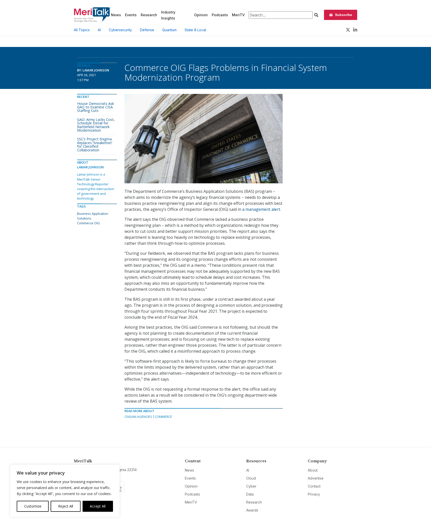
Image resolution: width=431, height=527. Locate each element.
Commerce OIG (88, 223)
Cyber (251, 486)
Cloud (251, 478)
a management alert (261, 209)
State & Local (195, 30)
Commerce (163, 416)
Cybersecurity (120, 30)
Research (149, 15)
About (313, 470)
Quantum (169, 30)
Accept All (98, 506)
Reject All (65, 506)
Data (250, 494)
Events (131, 15)
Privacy (314, 494)
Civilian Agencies (138, 416)
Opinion (201, 15)
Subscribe (343, 15)
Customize (32, 506)
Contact (314, 486)
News (116, 15)
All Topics (82, 30)
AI (99, 30)
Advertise (315, 478)
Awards (252, 510)
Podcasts (220, 15)
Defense (147, 30)
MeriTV (238, 15)
